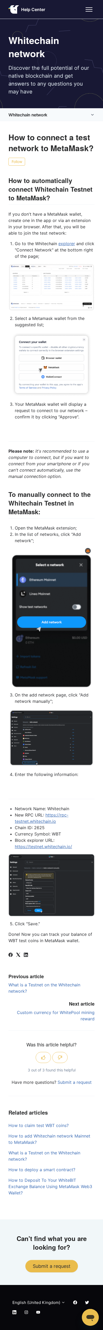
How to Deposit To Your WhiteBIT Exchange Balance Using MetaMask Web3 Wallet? (50, 1186)
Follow (17, 161)
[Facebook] (10, 955)
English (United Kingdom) (36, 1302)
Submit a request (75, 1082)
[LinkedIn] (26, 955)
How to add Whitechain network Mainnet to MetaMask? (49, 1139)
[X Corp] (18, 955)
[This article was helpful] (43, 1057)
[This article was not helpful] (60, 1057)
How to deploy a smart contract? (41, 1169)
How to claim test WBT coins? (38, 1125)
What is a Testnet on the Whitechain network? (44, 1156)
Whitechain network (27, 114)
